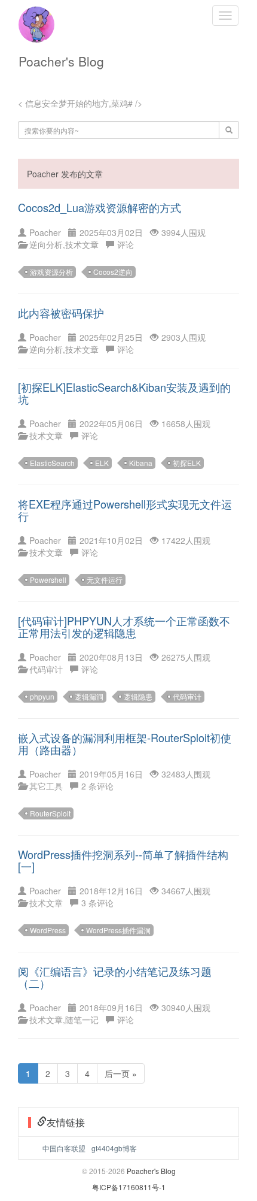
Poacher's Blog (61, 61)
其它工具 (46, 786)
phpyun (42, 696)
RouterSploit (50, 813)
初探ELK (187, 463)
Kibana (140, 463)
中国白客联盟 (63, 1148)
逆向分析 (46, 244)
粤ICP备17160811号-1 (129, 1187)
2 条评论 (97, 786)
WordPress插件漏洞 (118, 930)
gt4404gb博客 (114, 1148)
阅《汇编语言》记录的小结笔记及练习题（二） (115, 977)
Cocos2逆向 (113, 272)
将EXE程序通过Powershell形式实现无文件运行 (125, 510)
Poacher (45, 232)
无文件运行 (105, 579)
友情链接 (66, 1122)
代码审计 (46, 669)
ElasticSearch (52, 463)
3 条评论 (97, 903)
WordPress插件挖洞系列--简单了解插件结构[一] (123, 860)
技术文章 (82, 244)
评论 (125, 244)
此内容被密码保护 (61, 312)
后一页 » (121, 1073)
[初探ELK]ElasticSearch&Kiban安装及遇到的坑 (124, 393)
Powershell (48, 579)
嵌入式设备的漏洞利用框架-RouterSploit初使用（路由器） (124, 743)
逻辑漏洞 (89, 696)
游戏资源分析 (51, 272)
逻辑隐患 (138, 696)
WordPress (48, 930)
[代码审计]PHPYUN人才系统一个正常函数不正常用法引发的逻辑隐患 (124, 626)
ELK (102, 463)
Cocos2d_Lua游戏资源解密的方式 (99, 207)
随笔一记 (82, 1019)
